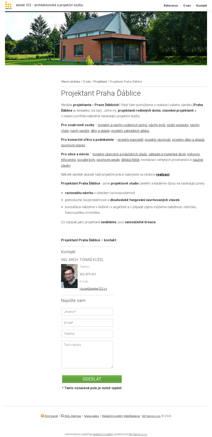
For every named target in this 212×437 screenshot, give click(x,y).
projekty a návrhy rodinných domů (122, 125)
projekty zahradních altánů (130, 131)
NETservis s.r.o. (151, 416)
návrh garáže (79, 131)
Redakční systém (112, 416)
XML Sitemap (72, 416)
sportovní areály (108, 160)
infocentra (68, 160)
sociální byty (86, 160)
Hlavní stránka (70, 81)
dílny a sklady (100, 131)
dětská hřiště (130, 160)
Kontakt (201, 5)
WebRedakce (132, 416)
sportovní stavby (73, 145)
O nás (187, 5)
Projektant (100, 81)
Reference (171, 5)
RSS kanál (51, 416)
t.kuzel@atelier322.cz (93, 289)
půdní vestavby (178, 125)
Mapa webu (91, 416)
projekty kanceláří (130, 140)
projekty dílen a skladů (188, 140)
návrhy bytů (157, 125)
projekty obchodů (158, 140)
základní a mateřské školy (167, 154)
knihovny (193, 154)
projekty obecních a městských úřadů (120, 154)
